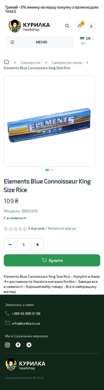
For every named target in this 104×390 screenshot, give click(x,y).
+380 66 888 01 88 (26, 313)
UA (88, 38)
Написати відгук (62, 228)
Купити (56, 260)
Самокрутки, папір (67, 62)
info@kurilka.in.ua (26, 323)
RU (83, 43)
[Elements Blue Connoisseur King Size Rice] (49, 121)
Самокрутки (30, 62)
